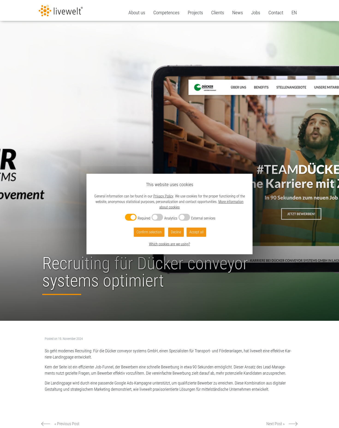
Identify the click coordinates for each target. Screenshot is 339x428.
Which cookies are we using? (169, 244)
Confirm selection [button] (149, 232)
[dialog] (169, 214)
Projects (195, 12)
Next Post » (275, 423)
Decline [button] (176, 232)
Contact (275, 12)
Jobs (255, 12)
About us (136, 12)
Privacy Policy (163, 196)
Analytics (170, 218)
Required (144, 218)
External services (203, 218)
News (237, 12)
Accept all (196, 232)
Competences (166, 12)
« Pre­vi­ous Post (66, 423)
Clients (217, 12)
